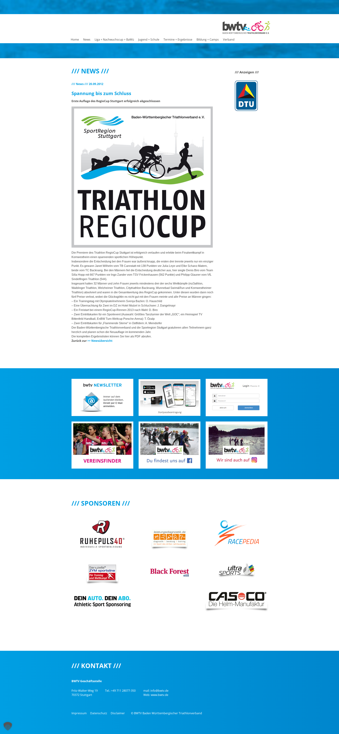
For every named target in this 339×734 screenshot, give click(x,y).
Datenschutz (98, 713)
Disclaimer (118, 713)
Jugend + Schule (148, 39)
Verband (228, 39)
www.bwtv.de (159, 695)
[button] (8, 726)
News (86, 39)
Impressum (79, 713)
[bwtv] (246, 27)
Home (75, 39)
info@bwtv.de (159, 691)
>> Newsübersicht (99, 341)
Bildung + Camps (208, 39)
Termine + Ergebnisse (177, 39)
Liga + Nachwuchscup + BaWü (114, 39)
